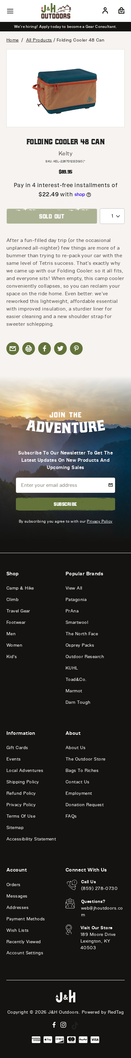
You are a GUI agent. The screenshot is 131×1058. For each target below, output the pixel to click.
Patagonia (76, 599)
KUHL (72, 668)
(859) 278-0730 (99, 888)
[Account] (105, 11)
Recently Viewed (23, 941)
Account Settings (24, 953)
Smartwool (77, 622)
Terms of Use (20, 816)
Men (11, 634)
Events (13, 759)
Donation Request (85, 804)
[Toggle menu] (10, 11)
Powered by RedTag (103, 1012)
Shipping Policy (22, 782)
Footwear (16, 622)
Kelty (65, 153)
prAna (72, 611)
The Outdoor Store (86, 759)
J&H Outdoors (63, 1012)
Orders (13, 884)
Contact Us (78, 782)
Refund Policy (21, 793)
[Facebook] (54, 1025)
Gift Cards (17, 747)
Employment (79, 793)
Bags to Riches (82, 770)
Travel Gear (18, 611)
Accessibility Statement (31, 839)
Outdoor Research (85, 656)
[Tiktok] (75, 1025)
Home (12, 40)
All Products (39, 40)
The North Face (82, 634)
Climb (12, 599)
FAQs (71, 816)
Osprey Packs (80, 645)
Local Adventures (24, 770)
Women (14, 645)
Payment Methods (25, 919)
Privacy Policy (99, 521)
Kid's (11, 656)
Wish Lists (17, 930)
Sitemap (15, 827)
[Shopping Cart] (121, 11)
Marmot (74, 691)
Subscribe (65, 504)
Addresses (17, 907)
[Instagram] (63, 1025)
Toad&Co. (76, 679)
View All (74, 588)
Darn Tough (78, 702)
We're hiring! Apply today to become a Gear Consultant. (65, 26)
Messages (17, 896)
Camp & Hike (20, 588)
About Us (76, 747)
